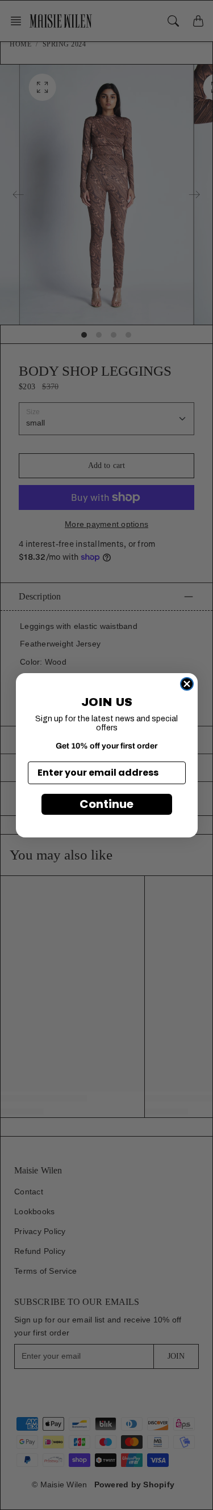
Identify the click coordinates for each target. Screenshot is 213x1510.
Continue (106, 804)
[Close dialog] (187, 684)
